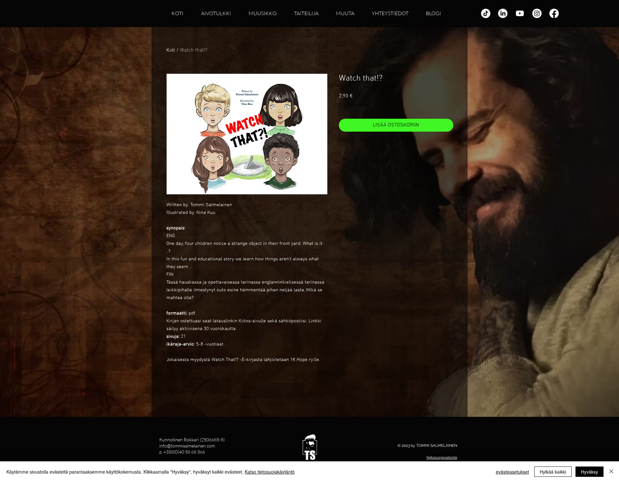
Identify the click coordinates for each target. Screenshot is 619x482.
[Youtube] (520, 13)
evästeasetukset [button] (512, 471)
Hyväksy (589, 471)
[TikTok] (485, 13)
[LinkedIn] (502, 13)
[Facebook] (554, 13)
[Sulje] (611, 472)
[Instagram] (537, 13)
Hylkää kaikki (553, 471)
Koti (170, 50)
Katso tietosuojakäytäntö (270, 471)
